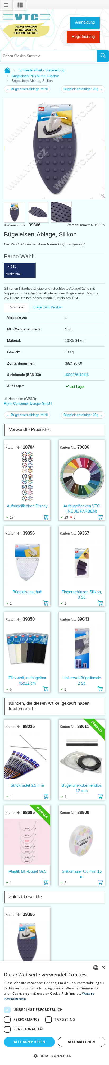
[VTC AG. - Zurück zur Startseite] (26, 25)
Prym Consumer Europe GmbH (28, 404)
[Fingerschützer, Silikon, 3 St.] (82, 562)
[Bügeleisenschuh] (27, 562)
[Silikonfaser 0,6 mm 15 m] (82, 842)
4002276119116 (77, 375)
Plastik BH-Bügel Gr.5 (27, 871)
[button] (54, 1056)
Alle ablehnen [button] (81, 1042)
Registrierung (83, 36)
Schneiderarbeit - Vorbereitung (41, 70)
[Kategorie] (20, 5)
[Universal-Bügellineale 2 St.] (82, 648)
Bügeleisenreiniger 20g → (83, 89)
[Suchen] (103, 56)
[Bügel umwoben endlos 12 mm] (82, 756)
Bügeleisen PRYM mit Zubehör (35, 76)
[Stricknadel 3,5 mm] (27, 756)
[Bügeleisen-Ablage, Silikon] (27, 943)
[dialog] (54, 1013)
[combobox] (48, 56)
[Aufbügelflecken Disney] (27, 476)
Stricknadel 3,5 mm (27, 785)
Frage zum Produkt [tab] (48, 307)
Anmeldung (85, 22)
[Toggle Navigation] (6, 5)
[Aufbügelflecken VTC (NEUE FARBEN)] (82, 476)
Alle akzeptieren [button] (29, 1042)
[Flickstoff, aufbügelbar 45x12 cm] (27, 648)
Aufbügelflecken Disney (27, 506)
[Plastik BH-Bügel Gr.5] (27, 842)
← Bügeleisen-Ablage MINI (27, 89)
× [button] (103, 968)
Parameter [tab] (16, 307)
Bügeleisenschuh (27, 592)
